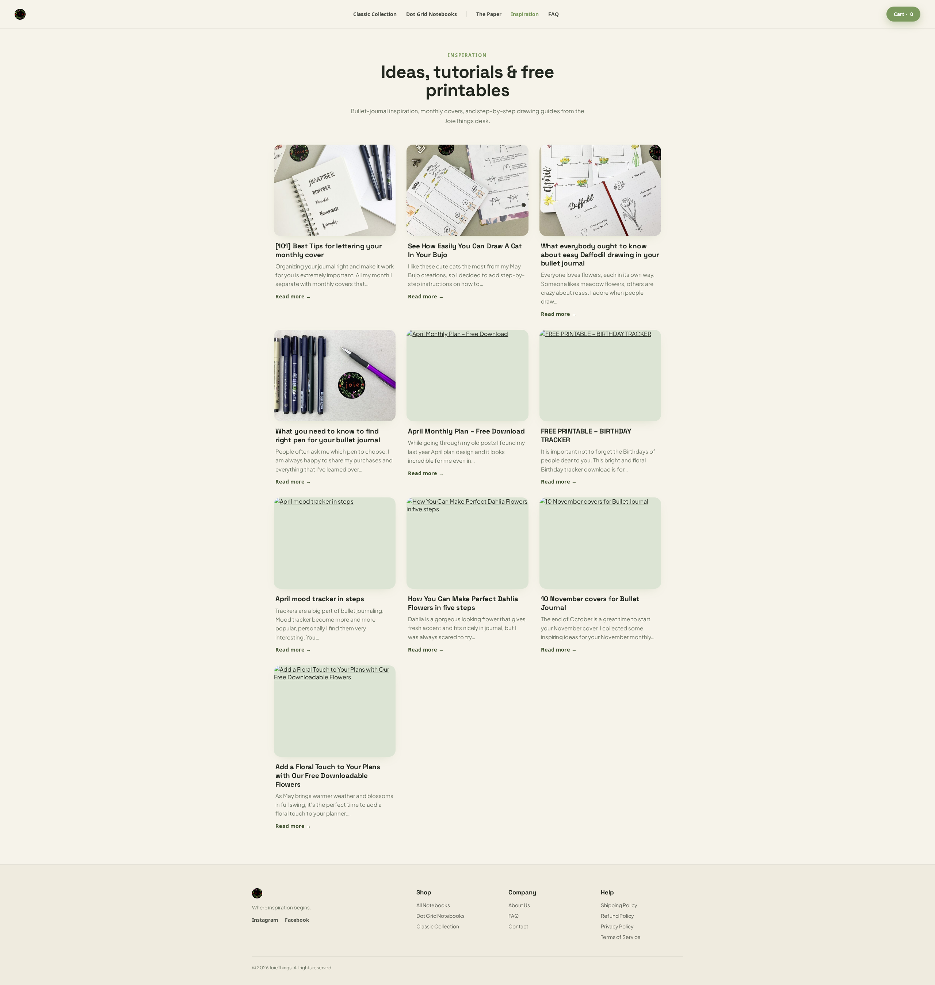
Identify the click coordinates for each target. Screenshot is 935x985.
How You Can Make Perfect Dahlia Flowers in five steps (463, 603)
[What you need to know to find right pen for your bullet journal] (335, 375)
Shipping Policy (619, 905)
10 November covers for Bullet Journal (590, 603)
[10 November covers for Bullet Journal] (600, 543)
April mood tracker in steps (319, 598)
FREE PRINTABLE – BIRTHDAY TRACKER (586, 435)
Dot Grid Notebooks (431, 14)
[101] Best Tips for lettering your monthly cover (328, 250)
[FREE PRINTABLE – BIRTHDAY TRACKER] (600, 375)
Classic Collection (375, 14)
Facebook (297, 919)
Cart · (903, 14)
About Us (519, 905)
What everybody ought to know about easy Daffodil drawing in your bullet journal (600, 254)
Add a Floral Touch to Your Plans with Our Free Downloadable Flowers (327, 775)
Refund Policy (617, 915)
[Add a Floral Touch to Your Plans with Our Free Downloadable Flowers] (335, 711)
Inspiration (525, 14)
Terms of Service (621, 937)
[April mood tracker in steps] (335, 543)
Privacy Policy (617, 926)
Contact (518, 926)
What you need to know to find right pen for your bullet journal (327, 435)
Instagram (265, 919)
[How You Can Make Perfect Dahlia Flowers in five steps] (467, 543)
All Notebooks (433, 905)
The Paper (488, 14)
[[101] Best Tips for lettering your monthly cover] (335, 190)
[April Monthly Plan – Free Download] (467, 375)
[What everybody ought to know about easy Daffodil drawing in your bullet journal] (600, 190)
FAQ (553, 14)
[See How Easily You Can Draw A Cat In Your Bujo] (467, 190)
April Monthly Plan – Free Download (466, 431)
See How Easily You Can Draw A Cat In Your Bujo (465, 250)
